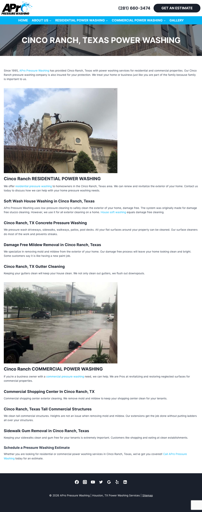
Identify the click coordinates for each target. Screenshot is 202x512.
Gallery (176, 20)
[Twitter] (101, 482)
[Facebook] (77, 482)
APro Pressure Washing (34, 70)
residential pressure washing (33, 186)
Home (23, 20)
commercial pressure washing (65, 376)
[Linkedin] (125, 482)
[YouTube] (93, 482)
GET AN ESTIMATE (177, 8)
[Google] (109, 482)
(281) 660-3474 (134, 8)
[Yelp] (117, 482)
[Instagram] (85, 482)
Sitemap (147, 495)
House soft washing (113, 212)
